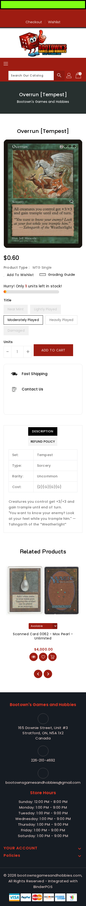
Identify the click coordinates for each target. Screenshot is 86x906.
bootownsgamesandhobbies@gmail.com (43, 782)
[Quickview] (33, 657)
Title (8, 300)
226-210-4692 (43, 760)
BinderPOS (43, 886)
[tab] (42, 431)
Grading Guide (61, 274)
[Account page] (69, 75)
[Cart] (79, 75)
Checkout (34, 22)
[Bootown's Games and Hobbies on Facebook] (43, 14)
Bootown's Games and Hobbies (43, 101)
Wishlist (54, 22)
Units (8, 342)
